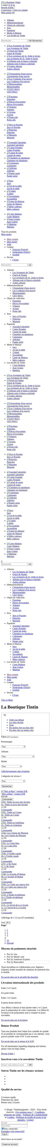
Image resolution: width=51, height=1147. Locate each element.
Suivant (10, 943)
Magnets (16, 321)
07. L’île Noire (7, 866)
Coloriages (17, 337)
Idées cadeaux (18, 360)
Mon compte (12, 239)
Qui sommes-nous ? (24, 1112)
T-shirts (15, 352)
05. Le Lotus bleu (9, 846)
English (15, 254)
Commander (7, 799)
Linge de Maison (20, 357)
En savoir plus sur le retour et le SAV (17, 1041)
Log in (4, 1134)
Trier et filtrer (7, 700)
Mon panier (6, 234)
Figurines (16, 301)
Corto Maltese (18, 365)
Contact (30, 1120)
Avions (15, 308)
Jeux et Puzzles (19, 316)
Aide (9, 244)
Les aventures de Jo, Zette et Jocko (28, 277)
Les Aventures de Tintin (23, 272)
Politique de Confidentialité (35, 1115)
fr (9, 5)
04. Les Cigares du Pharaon (13, 835)
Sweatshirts (17, 355)
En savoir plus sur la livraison (14, 1020)
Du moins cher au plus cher (21, 727)
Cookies (11, 1117)
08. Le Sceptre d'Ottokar (12, 877)
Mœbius (16, 370)
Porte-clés (16, 311)
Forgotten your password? (13, 1131)
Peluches (16, 319)
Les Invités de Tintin (16, 35)
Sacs (14, 347)
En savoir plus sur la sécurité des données (19, 977)
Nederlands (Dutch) (21, 252)
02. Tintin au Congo (10, 815)
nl (11, 5)
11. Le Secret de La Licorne (13, 907)
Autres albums (18, 283)
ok (30, 265)
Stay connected (11, 1129)
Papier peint (17, 342)
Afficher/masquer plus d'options (15, 771)
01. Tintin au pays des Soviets (14, 804)
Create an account (9, 1144)
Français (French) (20, 249)
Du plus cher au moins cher (21, 730)
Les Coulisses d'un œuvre (23, 290)
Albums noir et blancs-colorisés (26, 280)
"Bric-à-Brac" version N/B (13, 794)
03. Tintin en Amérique (11, 825)
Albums (10, 20)
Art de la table (18, 350)
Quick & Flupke (19, 275)
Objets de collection (16, 25)
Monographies (18, 293)
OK (35, 41)
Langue (4, 5)
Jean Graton (17, 368)
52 (8, 940)
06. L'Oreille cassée (10, 856)
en (14, 5)
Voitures (16, 306)
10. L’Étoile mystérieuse (12, 897)
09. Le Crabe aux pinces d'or (14, 887)
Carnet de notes (19, 332)
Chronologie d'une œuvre (23, 288)
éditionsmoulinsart (15, 22)
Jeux (9, 28)
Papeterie (11, 30)
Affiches (16, 339)
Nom (11, 725)
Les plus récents (16, 722)
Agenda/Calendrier (20, 326)
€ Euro (15, 260)
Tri (4, 715)
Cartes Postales (19, 329)
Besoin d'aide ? (8, 7)
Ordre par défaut (16, 720)
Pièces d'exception (20, 303)
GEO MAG (17, 296)
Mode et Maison (14, 33)
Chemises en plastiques (22, 334)
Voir (3, 922)
